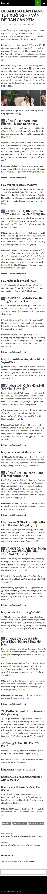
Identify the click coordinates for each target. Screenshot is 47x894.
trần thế (5, 3)
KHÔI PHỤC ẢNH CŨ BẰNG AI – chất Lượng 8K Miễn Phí (23, 835)
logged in (15, 861)
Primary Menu (44, 3)
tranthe (16, 24)
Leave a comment (27, 24)
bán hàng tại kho (19, 823)
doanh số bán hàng (36, 823)
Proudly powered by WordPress (11, 891)
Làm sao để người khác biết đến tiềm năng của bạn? (20, 843)
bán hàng (6, 823)
